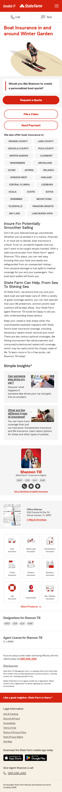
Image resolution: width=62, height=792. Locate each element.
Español (7, 6)
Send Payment (31, 125)
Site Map (7, 741)
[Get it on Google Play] (36, 757)
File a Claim (31, 114)
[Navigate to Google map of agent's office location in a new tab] (37, 486)
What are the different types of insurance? (17, 413)
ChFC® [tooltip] (19, 480)
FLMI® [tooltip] (42, 480)
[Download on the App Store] (13, 757)
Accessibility (9, 723)
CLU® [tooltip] (35, 480)
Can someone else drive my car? (16, 379)
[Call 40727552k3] (24, 486)
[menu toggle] (57, 6)
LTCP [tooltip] (27, 480)
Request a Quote (31, 100)
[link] (31, 6)
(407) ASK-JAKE (28, 659)
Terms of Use (9, 728)
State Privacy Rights (13, 737)
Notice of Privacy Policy (14, 732)
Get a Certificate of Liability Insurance (31, 491)
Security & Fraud (11, 719)
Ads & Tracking (10, 714)
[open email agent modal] (31, 487)
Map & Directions (37, 520)
